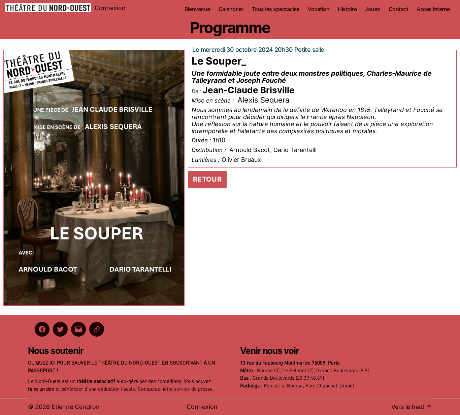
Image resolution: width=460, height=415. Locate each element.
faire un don (41, 389)
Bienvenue (197, 9)
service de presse (193, 389)
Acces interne (433, 9)
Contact (398, 9)
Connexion (110, 7)
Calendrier (231, 9)
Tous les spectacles (276, 9)
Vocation (318, 9)
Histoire (347, 9)
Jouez (372, 9)
